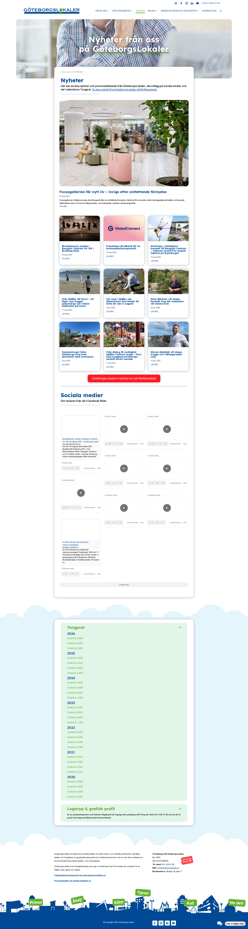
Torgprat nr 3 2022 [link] (75, 737)
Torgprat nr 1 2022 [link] (75, 747)
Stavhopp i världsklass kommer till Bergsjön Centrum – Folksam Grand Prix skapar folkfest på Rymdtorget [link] (168, 250)
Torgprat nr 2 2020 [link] (75, 791)
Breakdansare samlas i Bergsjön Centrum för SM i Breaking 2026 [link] (78, 248)
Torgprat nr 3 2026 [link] (75, 638)
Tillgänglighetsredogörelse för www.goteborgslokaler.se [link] (80, 875)
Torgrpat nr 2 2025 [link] (75, 668)
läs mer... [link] (63, 206)
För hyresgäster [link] (121, 11)
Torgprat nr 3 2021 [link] (75, 762)
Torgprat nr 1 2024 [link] (75, 697)
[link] (176, 4)
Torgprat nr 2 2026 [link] (75, 643)
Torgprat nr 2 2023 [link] (75, 717)
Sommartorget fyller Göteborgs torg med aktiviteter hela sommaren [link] (77, 354)
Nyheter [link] (140, 11)
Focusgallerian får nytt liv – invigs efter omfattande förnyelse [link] (113, 192)
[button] (154, 923)
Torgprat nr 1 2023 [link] (75, 722)
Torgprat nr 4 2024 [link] (75, 682)
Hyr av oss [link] (101, 11)
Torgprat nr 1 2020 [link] (75, 796)
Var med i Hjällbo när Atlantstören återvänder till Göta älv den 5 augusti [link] (122, 301)
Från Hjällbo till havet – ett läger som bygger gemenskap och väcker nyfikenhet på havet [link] (78, 303)
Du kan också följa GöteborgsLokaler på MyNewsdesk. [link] (124, 89)
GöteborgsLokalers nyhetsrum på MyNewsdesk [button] (124, 378)
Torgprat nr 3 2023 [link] (75, 712)
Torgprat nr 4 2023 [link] (75, 707)
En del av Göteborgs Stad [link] (211, 3)
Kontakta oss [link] (209, 11)
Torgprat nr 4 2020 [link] (75, 781)
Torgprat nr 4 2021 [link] (75, 757)
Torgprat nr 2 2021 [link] (75, 767)
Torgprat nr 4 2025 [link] (75, 658)
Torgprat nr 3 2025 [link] (75, 663)
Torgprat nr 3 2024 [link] (75, 687)
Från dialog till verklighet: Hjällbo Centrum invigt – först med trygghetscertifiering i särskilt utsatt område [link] (123, 356)
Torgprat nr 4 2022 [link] (75, 732)
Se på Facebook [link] (89, 468)
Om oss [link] (151, 11)
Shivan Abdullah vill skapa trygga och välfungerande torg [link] (166, 354)
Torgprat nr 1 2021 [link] (75, 772)
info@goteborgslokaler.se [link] (168, 868)
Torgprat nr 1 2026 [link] (75, 648)
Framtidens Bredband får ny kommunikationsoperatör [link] (123, 247)
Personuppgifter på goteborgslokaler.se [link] (72, 881)
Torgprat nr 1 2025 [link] (75, 673)
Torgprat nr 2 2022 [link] (75, 742)
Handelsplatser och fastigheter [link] (179, 11)
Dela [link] (98, 468)
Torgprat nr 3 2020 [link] (75, 786)
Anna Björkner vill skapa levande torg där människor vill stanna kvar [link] (167, 301)
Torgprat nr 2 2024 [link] (75, 692)
